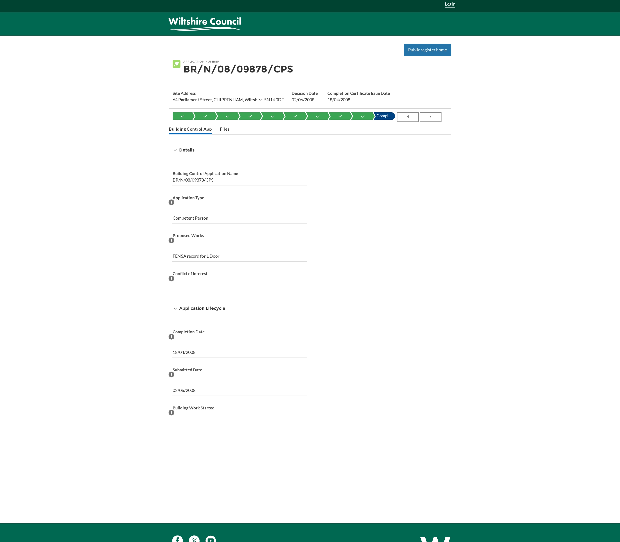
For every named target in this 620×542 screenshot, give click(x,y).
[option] (182, 116)
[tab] (190, 129)
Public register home (427, 49)
